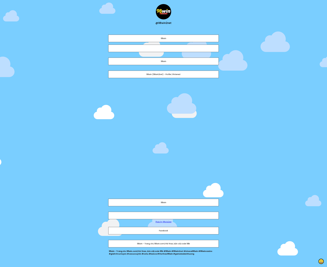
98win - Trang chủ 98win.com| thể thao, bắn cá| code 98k (163, 243)
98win (163, 38)
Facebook (163, 230)
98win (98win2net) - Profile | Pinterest (163, 74)
